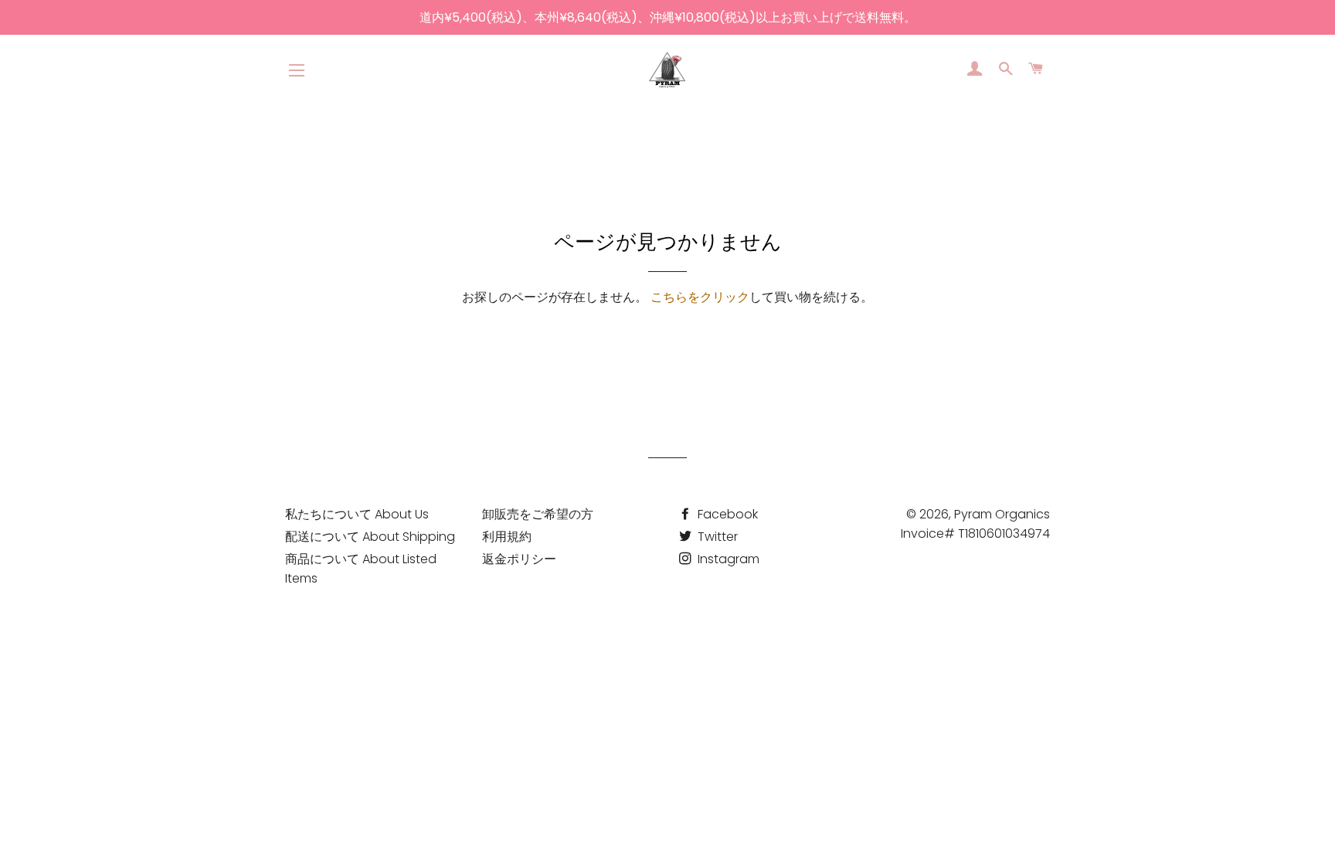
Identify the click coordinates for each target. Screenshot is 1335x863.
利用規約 (507, 536)
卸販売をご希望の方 (537, 514)
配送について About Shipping (370, 536)
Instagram (727, 559)
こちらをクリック (700, 297)
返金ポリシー (519, 559)
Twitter (716, 536)
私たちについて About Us (357, 514)
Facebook (726, 514)
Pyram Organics (1002, 514)
